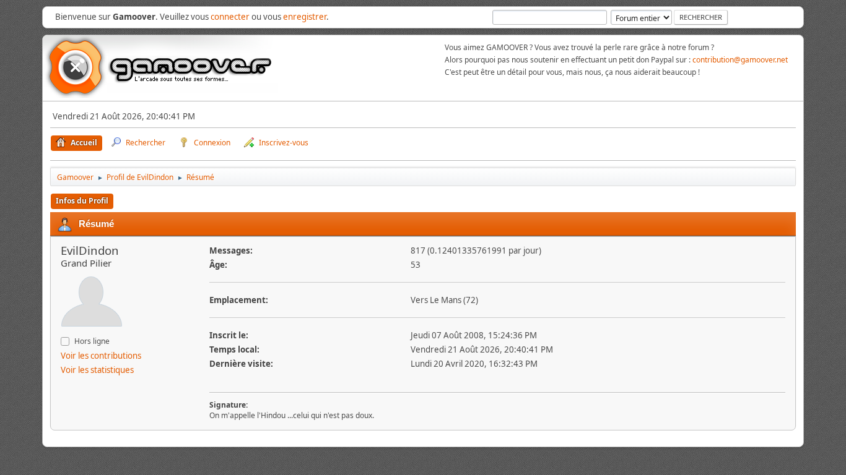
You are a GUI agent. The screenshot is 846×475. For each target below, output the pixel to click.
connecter (230, 16)
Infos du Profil (82, 200)
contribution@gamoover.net (740, 59)
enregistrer (304, 16)
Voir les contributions (101, 355)
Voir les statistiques (97, 369)
